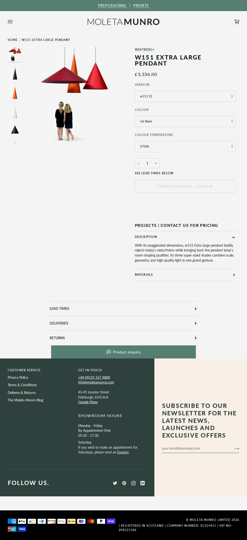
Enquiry (123, 452)
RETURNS (57, 338)
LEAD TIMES (59, 308)
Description (146, 237)
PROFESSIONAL (112, 5)
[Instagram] (133, 483)
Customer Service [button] (24, 370)
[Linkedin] (142, 483)
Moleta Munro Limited (210, 520)
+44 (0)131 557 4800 (94, 377)
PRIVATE (141, 5)
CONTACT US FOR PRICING (189, 225)
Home (13, 40)
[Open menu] (15, 22)
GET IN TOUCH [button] (90, 370)
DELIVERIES (59, 323)
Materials (144, 275)
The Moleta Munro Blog (25, 400)
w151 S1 (146, 96)
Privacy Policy (18, 377)
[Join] (232, 448)
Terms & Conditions (22, 385)
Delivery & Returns (22, 393)
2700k (144, 146)
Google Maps (88, 402)
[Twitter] (115, 483)
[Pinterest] (124, 483)
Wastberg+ (145, 49)
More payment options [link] (152, 215)
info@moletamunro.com (96, 382)
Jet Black (146, 121)
